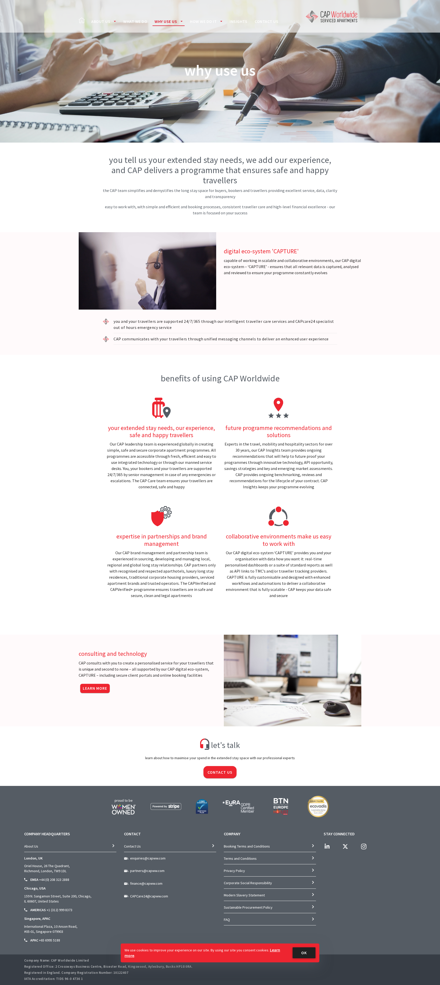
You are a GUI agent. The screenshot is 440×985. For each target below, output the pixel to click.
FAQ (227, 919)
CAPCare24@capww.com (149, 896)
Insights (238, 21)
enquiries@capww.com (148, 858)
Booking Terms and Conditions (247, 846)
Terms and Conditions (240, 858)
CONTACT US (220, 772)
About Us (100, 21)
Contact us (266, 21)
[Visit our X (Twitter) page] (345, 846)
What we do (135, 21)
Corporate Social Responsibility (248, 883)
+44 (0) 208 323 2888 (54, 879)
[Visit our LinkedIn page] (327, 846)
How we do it (203, 21)
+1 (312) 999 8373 (59, 910)
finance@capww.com (146, 883)
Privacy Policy (234, 870)
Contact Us (132, 846)
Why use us (166, 21)
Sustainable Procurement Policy (248, 907)
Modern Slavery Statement (244, 895)
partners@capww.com (147, 870)
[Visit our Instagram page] (364, 846)
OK (304, 952)
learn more (95, 688)
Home (82, 20)
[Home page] (331, 16)
